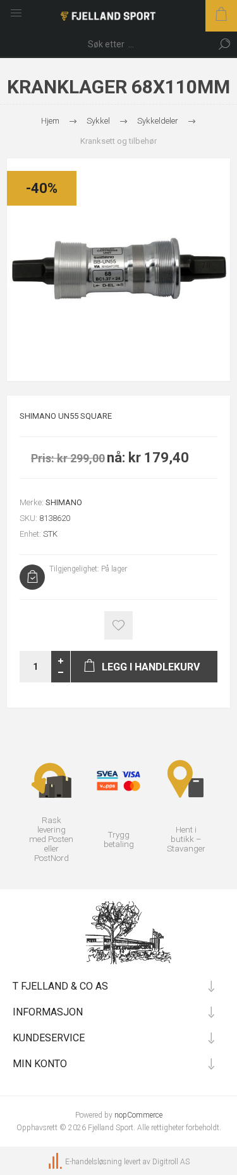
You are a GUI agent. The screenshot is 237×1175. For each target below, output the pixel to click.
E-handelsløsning (93, 1161)
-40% (42, 188)
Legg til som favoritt (118, 625)
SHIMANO (64, 502)
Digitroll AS (171, 1161)
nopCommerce (138, 1115)
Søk (224, 44)
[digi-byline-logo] (56, 1161)
